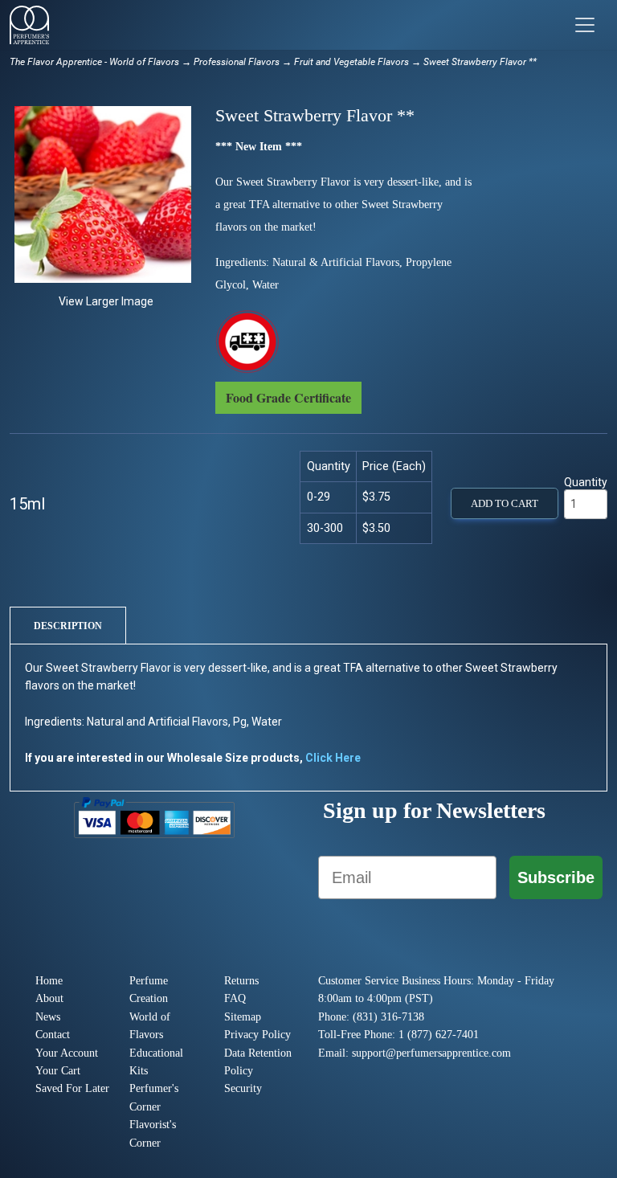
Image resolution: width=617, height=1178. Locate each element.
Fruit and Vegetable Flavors (351, 61)
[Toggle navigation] (584, 25)
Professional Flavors (237, 61)
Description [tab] (68, 626)
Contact (52, 1035)
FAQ (235, 998)
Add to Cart (504, 503)
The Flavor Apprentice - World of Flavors (94, 61)
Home (49, 981)
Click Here (333, 757)
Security (243, 1088)
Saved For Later (72, 1088)
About (49, 998)
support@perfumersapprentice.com (431, 1053)
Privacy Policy (257, 1035)
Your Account (66, 1053)
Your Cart (57, 1071)
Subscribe (556, 877)
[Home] (29, 25)
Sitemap (242, 1017)
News (47, 1017)
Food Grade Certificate (288, 397)
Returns (241, 981)
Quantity (585, 482)
